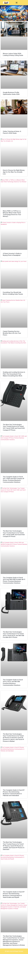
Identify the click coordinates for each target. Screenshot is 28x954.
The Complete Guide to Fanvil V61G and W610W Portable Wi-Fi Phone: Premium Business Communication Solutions (14, 580)
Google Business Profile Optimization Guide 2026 (11, 93)
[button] (16, 2)
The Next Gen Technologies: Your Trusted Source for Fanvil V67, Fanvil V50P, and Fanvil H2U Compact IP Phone (14, 427)
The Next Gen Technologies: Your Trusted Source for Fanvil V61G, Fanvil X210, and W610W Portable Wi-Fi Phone (13, 634)
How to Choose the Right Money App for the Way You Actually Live (14, 172)
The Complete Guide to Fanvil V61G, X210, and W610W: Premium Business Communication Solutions (13, 682)
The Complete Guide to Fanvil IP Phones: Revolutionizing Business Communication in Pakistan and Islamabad (13, 792)
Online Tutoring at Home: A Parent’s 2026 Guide (12, 132)
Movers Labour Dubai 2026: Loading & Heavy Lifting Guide (13, 54)
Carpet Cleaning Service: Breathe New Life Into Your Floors (12, 333)
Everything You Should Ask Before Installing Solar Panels (13, 293)
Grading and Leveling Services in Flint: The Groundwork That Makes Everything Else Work (14, 374)
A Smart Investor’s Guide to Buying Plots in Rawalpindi (12, 254)
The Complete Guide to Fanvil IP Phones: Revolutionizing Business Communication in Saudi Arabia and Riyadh (13, 894)
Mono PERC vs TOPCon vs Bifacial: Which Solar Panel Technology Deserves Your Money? (12, 213)
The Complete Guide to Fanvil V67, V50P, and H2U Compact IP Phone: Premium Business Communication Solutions (13, 479)
